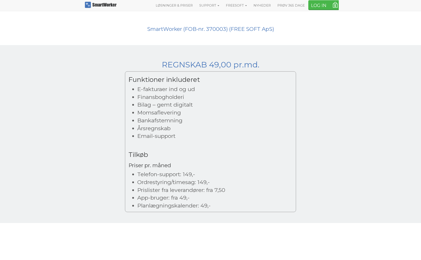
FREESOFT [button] (235, 5)
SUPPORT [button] (208, 5)
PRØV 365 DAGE (291, 5)
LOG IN (318, 5)
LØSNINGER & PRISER (174, 5)
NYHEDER (262, 5)
